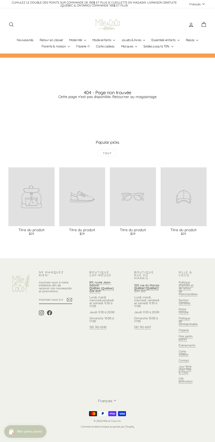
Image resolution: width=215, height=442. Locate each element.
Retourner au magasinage (134, 96)
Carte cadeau (105, 46)
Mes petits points (186, 337)
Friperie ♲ (83, 46)
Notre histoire (184, 310)
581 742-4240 (97, 327)
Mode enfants (102, 40)
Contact (184, 360)
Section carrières (184, 301)
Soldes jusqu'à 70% (156, 46)
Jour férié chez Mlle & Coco (185, 369)
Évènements (187, 345)
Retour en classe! (51, 40)
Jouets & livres (131, 40)
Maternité (76, 40)
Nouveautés (25, 40)
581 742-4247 (142, 327)
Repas (190, 40)
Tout (107, 153)
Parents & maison (54, 46)
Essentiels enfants (163, 40)
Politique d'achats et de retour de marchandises (188, 288)
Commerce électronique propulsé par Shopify (107, 426)
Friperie (184, 330)
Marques (127, 46)
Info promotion (186, 380)
